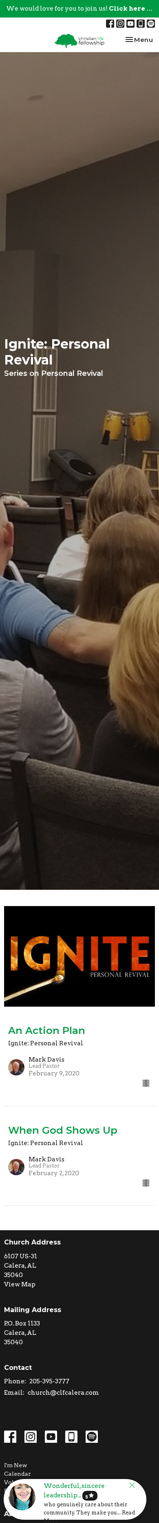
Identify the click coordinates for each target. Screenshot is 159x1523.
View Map (19, 1284)
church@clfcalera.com (63, 1392)
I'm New (15, 1465)
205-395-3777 (49, 1381)
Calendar (17, 1473)
